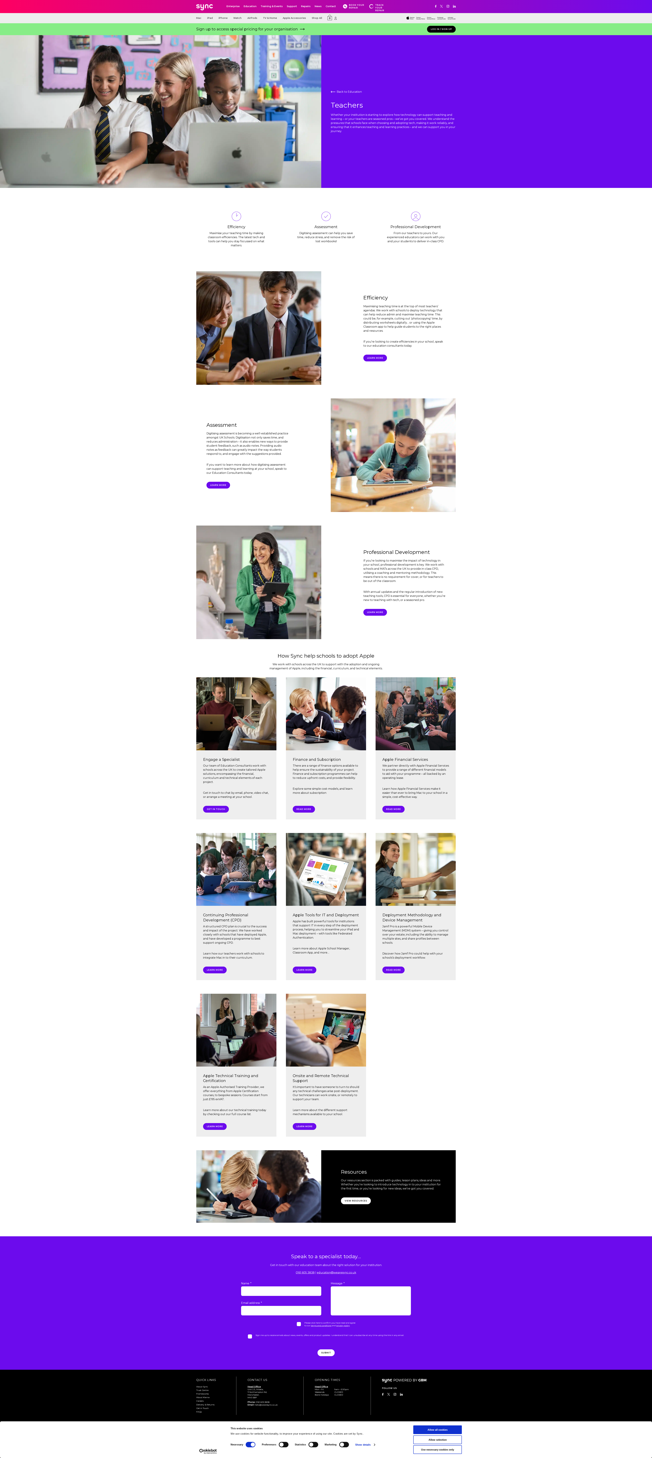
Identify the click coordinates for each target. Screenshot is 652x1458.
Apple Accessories (294, 18)
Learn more (375, 358)
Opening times (327, 1380)
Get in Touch (216, 809)
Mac (198, 18)
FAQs (199, 1411)
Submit (326, 1352)
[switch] (283, 1444)
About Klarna (203, 1397)
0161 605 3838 (305, 1272)
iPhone (223, 18)
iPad (210, 18)
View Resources (356, 1200)
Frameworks (202, 1393)
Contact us (257, 1380)
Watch (237, 18)
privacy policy (343, 1325)
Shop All (317, 18)
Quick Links (206, 1380)
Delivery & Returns (205, 1404)
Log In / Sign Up (441, 29)
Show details (363, 1444)
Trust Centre (202, 1390)
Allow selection (438, 1439)
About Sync (202, 1386)
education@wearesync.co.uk (336, 1272)
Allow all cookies (438, 1429)
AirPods (252, 18)
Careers (200, 1401)
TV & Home (270, 18)
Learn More (375, 612)
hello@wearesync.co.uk (266, 1405)
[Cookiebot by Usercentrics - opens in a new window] (208, 1451)
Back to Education (349, 91)
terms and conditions (321, 1325)
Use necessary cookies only (437, 1449)
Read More (303, 809)
